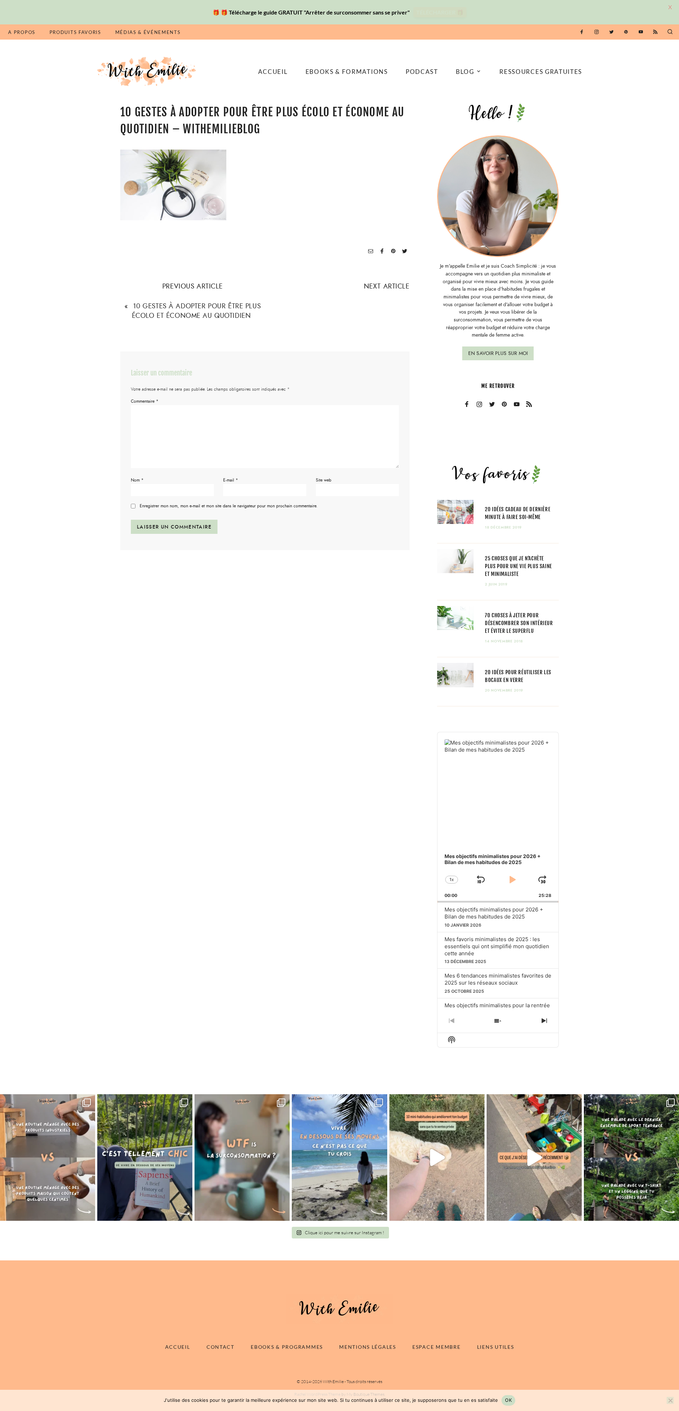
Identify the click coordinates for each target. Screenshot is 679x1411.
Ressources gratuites (540, 71)
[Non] (670, 1400)
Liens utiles (495, 1347)
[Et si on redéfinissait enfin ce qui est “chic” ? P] (144, 1157)
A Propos (21, 32)
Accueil (273, 71)
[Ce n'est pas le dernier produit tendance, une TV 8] (47, 1157)
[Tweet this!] (404, 251)
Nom (137, 480)
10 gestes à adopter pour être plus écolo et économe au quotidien (196, 310)
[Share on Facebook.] (381, 251)
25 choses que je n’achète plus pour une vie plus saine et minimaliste (518, 566)
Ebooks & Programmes (287, 1347)
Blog (465, 71)
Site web (323, 480)
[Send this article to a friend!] (370, 251)
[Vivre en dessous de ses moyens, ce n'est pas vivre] (339, 1157)
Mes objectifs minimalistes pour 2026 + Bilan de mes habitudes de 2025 (494, 913)
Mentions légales (367, 1347)
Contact (220, 1347)
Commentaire (144, 401)
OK (508, 1400)
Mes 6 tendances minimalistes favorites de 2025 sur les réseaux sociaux (498, 979)
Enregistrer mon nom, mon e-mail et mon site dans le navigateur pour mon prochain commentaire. (229, 506)
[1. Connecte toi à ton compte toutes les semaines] (436, 1157)
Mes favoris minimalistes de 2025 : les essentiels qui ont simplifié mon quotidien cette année (497, 946)
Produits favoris (75, 32)
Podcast (422, 71)
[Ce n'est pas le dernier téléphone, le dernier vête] (631, 1157)
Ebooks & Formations (347, 71)
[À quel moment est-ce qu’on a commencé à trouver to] (242, 1157)
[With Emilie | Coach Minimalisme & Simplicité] (148, 71)
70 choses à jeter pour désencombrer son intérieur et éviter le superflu (519, 623)
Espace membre (436, 1347)
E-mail (230, 480)
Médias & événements (148, 32)
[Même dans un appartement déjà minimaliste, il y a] (534, 1157)
